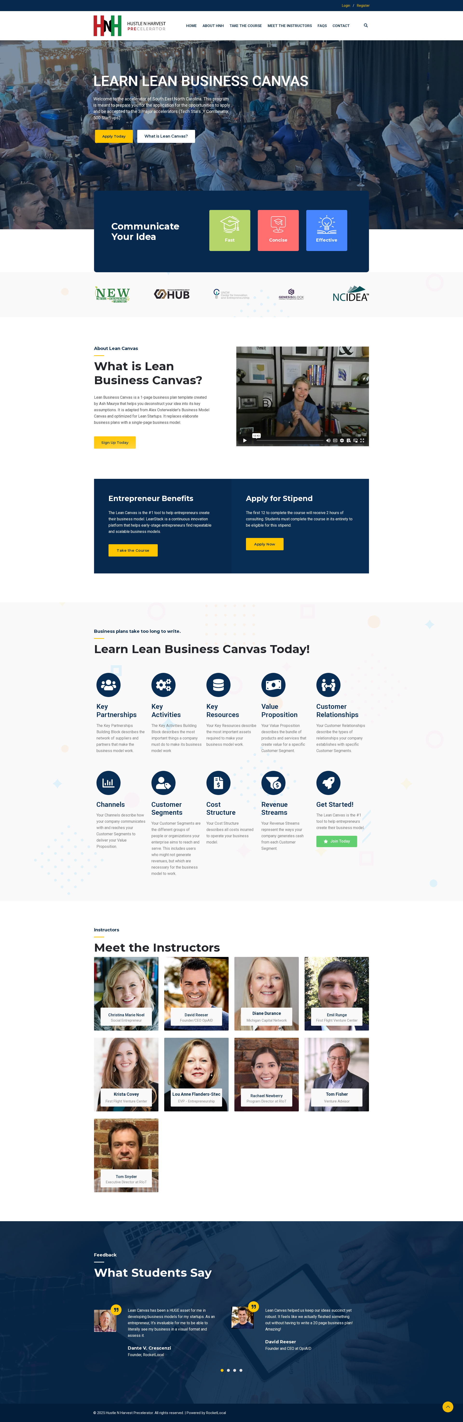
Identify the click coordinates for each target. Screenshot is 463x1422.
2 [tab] (228, 1370)
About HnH (213, 26)
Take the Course (246, 26)
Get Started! (335, 805)
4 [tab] (240, 1370)
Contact (341, 26)
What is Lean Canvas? (166, 136)
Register (363, 5)
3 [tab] (234, 1370)
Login (346, 5)
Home (191, 26)
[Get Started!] (328, 783)
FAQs (322, 26)
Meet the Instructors (290, 26)
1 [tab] (222, 1370)
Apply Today (114, 136)
